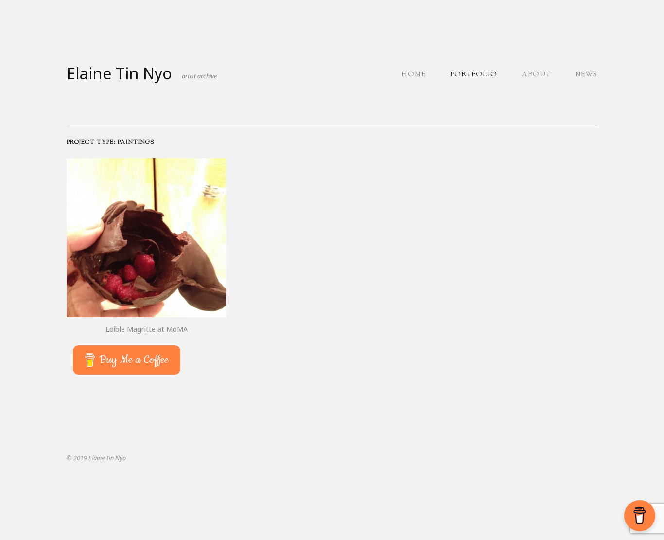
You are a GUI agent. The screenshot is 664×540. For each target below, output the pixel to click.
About (536, 75)
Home (414, 75)
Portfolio (473, 75)
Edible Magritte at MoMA (146, 329)
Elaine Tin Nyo (119, 73)
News (586, 75)
